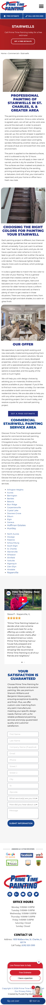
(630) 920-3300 (28, 945)
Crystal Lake (12, 510)
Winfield (11, 557)
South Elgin (12, 546)
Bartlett (10, 498)
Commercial (13, 53)
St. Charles (12, 549)
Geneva (10, 522)
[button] (41, 6)
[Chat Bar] (23, 1001)
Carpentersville (14, 507)
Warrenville (12, 552)
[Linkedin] (29, 894)
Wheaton (11, 554)
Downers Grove (14, 513)
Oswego (11, 537)
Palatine (11, 540)
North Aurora (13, 534)
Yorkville (11, 560)
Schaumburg (13, 543)
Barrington (12, 495)
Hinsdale (11, 569)
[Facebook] (9, 894)
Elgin (9, 519)
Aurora (10, 492)
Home (3, 53)
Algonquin (12, 563)
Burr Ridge (12, 504)
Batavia (10, 501)
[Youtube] (23, 894)
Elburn (10, 516)
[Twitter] (36, 894)
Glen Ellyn (11, 566)
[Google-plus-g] (16, 894)
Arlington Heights (15, 489)
